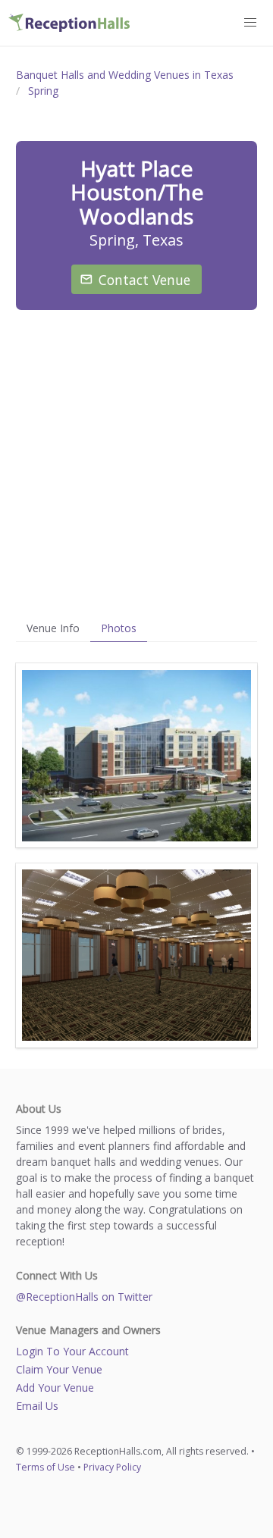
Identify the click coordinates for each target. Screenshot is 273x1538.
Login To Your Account (72, 1351)
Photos (118, 628)
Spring (43, 90)
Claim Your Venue (59, 1369)
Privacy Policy (112, 1467)
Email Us (37, 1406)
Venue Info (53, 628)
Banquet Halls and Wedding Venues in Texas (125, 74)
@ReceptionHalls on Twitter (84, 1296)
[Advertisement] (136, 462)
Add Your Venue (55, 1387)
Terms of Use (45, 1467)
